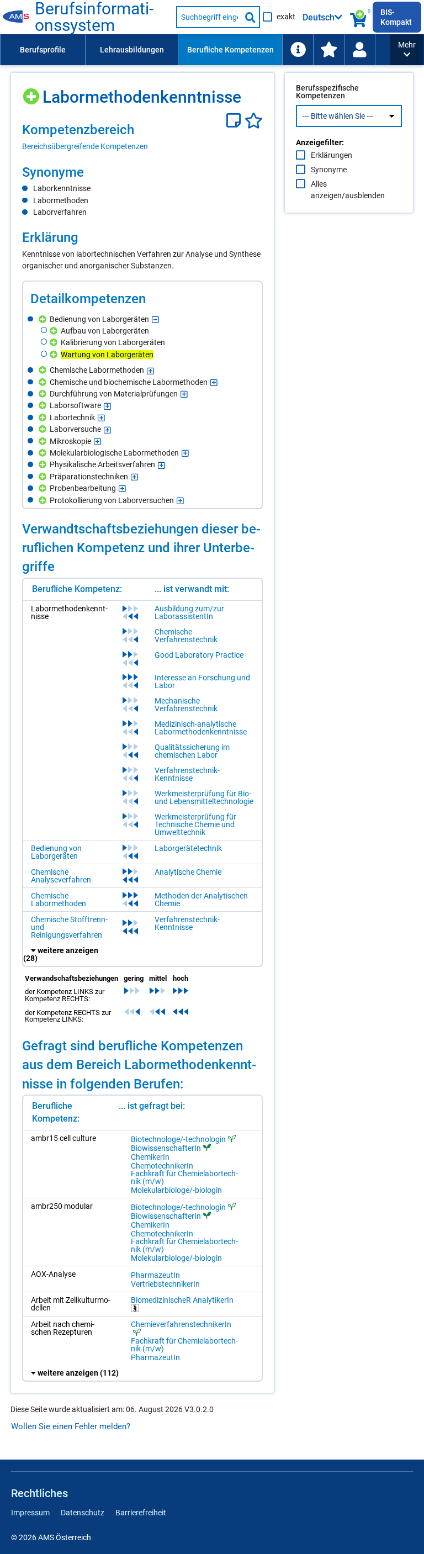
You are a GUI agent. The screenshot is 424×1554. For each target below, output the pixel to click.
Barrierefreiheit (140, 1512)
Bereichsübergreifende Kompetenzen (85, 146)
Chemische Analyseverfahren (61, 876)
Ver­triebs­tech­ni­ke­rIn (165, 1284)
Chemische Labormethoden (58, 899)
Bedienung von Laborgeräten (56, 852)
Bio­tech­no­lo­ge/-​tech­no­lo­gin (178, 1139)
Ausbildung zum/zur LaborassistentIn (189, 612)
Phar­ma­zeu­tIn (155, 1275)
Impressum (30, 1512)
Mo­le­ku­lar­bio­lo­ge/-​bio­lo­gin (176, 1190)
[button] (406, 49)
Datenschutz (82, 1512)
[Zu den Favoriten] (328, 49)
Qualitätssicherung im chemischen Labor (192, 751)
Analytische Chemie (188, 872)
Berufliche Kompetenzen (230, 49)
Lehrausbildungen (132, 49)
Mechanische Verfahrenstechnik (186, 704)
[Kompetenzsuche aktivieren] (359, 17)
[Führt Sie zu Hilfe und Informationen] (297, 49)
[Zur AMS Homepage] (19, 17)
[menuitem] (42, 49)
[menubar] (195, 49)
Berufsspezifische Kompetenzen (327, 91)
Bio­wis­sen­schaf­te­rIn (166, 1148)
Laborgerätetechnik (188, 848)
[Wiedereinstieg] (359, 49)
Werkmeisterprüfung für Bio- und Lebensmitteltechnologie (204, 797)
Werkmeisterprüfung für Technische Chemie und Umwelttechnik (195, 824)
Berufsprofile (43, 49)
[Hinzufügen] (32, 92)
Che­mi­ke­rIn (150, 1157)
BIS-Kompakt (396, 17)
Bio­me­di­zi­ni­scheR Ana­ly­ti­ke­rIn (182, 1300)
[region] (142, 136)
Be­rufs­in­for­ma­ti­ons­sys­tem (94, 17)
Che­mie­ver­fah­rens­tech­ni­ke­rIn (181, 1324)
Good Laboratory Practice (199, 655)
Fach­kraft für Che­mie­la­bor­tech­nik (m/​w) (184, 1177)
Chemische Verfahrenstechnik (186, 635)
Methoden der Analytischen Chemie (201, 899)
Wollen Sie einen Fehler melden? (70, 1426)
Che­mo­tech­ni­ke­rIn (162, 1166)
